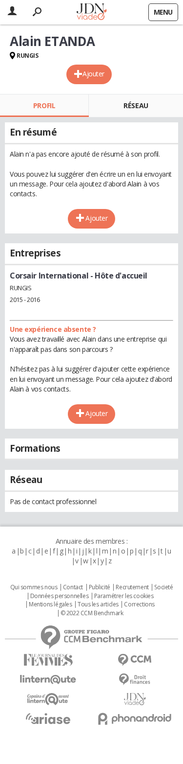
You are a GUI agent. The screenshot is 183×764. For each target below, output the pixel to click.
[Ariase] (48, 718)
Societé (163, 587)
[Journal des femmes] (48, 660)
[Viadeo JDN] (135, 699)
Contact (73, 587)
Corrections (139, 604)
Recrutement (132, 587)
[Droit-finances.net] (135, 679)
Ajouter (93, 73)
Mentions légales (50, 604)
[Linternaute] (48, 679)
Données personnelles (59, 596)
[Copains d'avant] (48, 699)
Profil (44, 105)
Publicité (99, 587)
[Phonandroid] (135, 719)
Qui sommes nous (34, 587)
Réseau (135, 105)
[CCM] (135, 660)
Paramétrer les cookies (124, 596)
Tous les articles (98, 604)
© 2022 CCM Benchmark (92, 613)
